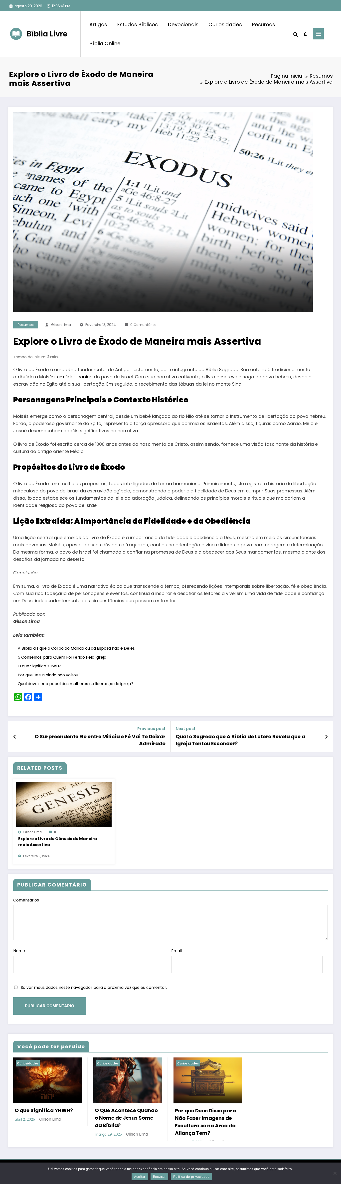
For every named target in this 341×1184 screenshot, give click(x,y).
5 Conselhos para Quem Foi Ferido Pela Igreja (62, 657)
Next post (185, 728)
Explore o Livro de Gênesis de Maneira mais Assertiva (57, 842)
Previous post (151, 728)
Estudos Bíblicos (137, 24)
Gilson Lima (61, 324)
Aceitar (140, 1177)
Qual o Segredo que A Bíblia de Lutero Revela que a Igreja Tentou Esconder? (240, 740)
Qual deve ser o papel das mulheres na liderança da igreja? (75, 684)
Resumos (263, 24)
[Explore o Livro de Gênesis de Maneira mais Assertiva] (64, 804)
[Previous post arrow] (14, 737)
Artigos (98, 24)
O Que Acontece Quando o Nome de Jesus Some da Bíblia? (126, 1118)
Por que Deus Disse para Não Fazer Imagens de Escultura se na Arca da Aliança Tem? (205, 1122)
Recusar (159, 1177)
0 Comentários (143, 324)
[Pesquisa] (295, 34)
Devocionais (183, 24)
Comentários (26, 900)
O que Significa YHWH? (39, 666)
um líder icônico (75, 377)
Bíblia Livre (47, 33)
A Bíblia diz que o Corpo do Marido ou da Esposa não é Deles (76, 648)
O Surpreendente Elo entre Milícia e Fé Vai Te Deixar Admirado (100, 740)
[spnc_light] (305, 33)
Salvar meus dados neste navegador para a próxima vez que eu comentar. (94, 987)
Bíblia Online (105, 43)
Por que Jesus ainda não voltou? (49, 675)
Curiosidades (225, 24)
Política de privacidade (191, 1177)
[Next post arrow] (326, 737)
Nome (19, 951)
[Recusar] (334, 1173)
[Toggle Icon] (318, 33)
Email (176, 951)
